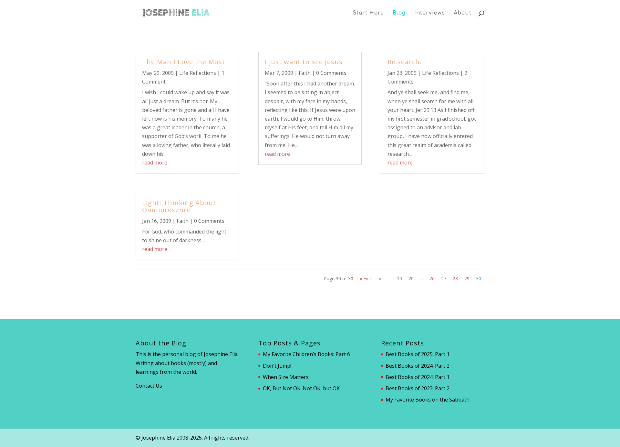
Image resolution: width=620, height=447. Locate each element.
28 (455, 278)
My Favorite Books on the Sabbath (428, 399)
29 (467, 278)
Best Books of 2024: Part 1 (418, 377)
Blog (399, 13)
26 (432, 278)
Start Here (368, 13)
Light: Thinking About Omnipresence (179, 206)
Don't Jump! (277, 365)
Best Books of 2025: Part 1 (418, 354)
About (462, 13)
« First (366, 278)
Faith (183, 220)
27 (443, 278)
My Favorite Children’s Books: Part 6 (306, 354)
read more (154, 162)
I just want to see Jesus (304, 61)
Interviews (429, 13)
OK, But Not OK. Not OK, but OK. (302, 388)
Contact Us (149, 385)
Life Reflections (197, 72)
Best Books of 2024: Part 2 (418, 365)
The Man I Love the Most (183, 61)
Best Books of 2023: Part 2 (418, 388)
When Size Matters (286, 377)
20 (411, 278)
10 (399, 278)
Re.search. (405, 61)
